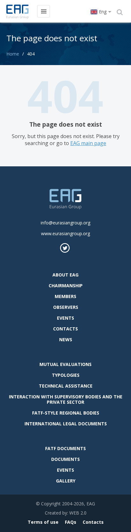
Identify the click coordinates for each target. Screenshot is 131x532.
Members (65, 296)
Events (65, 318)
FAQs (70, 522)
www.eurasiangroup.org (65, 233)
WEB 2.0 (77, 513)
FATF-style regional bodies (65, 413)
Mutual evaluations (65, 364)
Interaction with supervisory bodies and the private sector (65, 399)
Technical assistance (66, 386)
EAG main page (88, 143)
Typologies (65, 375)
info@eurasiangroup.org (65, 223)
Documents (65, 459)
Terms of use (43, 522)
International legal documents (65, 424)
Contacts (65, 329)
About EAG (65, 275)
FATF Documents (65, 448)
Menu (43, 11)
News (65, 339)
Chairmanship (66, 286)
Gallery (65, 481)
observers (65, 307)
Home (12, 54)
